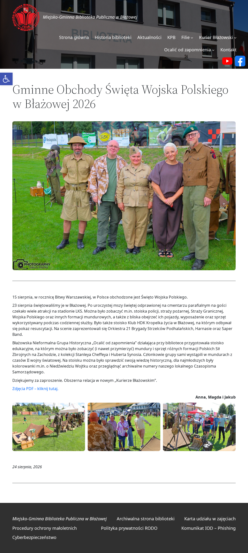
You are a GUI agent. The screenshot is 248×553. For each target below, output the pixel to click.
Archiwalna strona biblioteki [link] (146, 519)
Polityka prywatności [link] (122, 528)
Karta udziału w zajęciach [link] (210, 519)
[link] (6, 79)
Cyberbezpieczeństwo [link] (34, 537)
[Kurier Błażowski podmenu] (235, 37)
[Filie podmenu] (192, 37)
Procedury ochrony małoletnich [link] (44, 528)
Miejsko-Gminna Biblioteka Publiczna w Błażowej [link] (90, 17)
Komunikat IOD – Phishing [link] (208, 528)
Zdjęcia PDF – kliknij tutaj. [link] (35, 388)
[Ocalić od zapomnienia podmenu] (213, 50)
